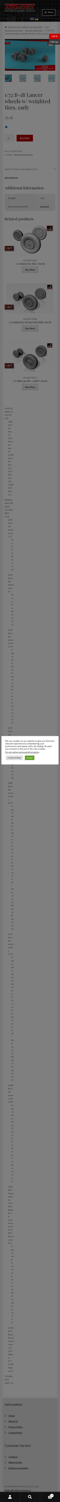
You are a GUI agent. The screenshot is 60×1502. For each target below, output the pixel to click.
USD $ (53, 36)
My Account (10, 1497)
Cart (46, 1494)
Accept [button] (30, 758)
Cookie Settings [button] (14, 758)
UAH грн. (54, 41)
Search (30, 1497)
